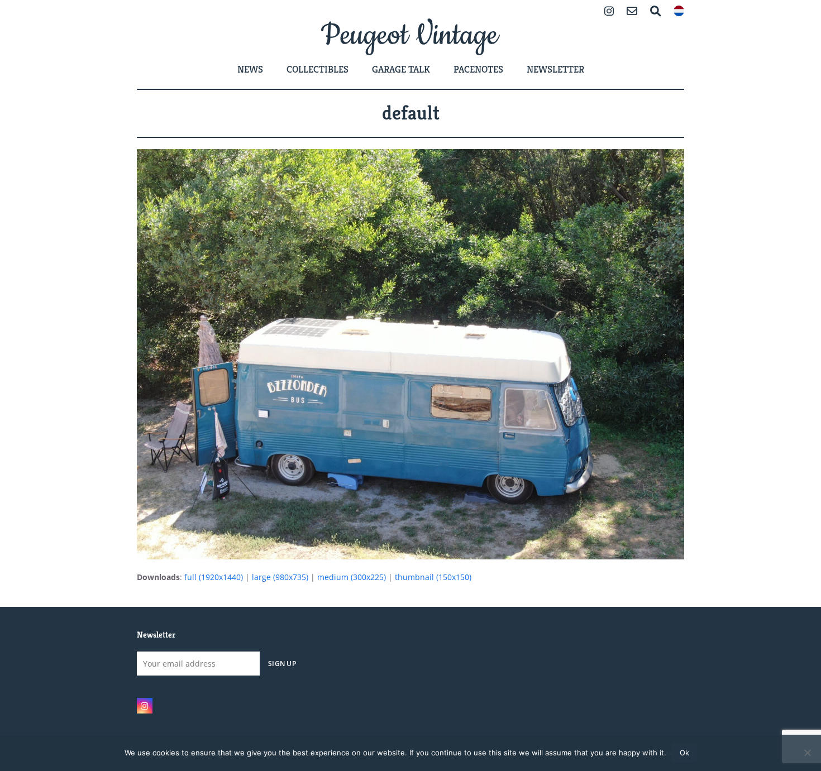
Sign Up (282, 663)
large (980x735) (280, 577)
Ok (684, 752)
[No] (807, 752)
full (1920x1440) (213, 577)
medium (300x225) (351, 577)
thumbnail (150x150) (433, 577)
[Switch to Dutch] (679, 12)
